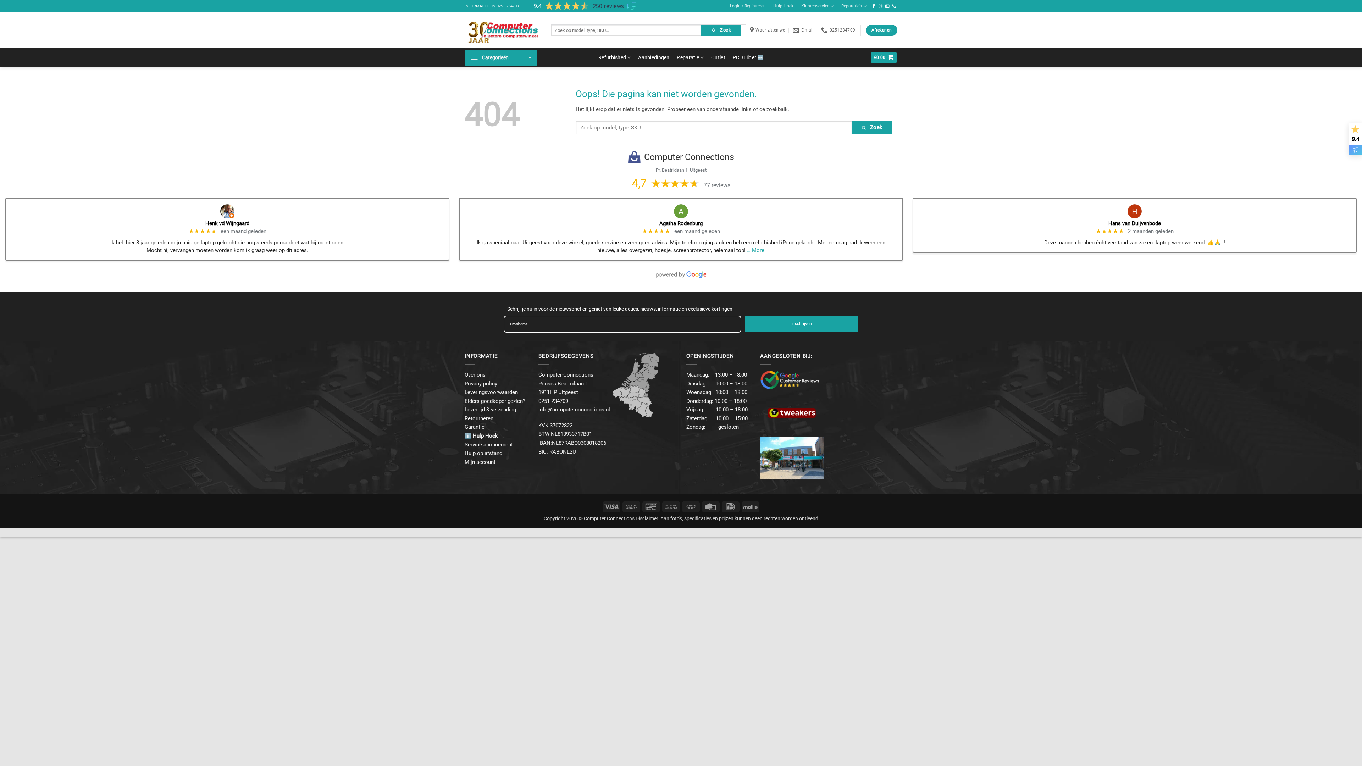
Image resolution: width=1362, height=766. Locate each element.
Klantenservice (815, 6)
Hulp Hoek (783, 6)
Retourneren (479, 418)
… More (755, 250)
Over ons (475, 375)
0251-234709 (508, 6)
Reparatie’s (851, 6)
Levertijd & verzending (490, 409)
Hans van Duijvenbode (1134, 223)
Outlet (718, 57)
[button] (501, 58)
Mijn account (480, 462)
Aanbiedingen (653, 57)
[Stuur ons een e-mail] (887, 6)
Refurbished (612, 57)
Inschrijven (801, 323)
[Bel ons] (894, 6)
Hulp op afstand (483, 453)
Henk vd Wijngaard (227, 223)
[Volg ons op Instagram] (881, 6)
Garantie (475, 427)
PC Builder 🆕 (748, 57)
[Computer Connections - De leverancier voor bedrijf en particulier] (502, 30)
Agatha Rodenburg (681, 223)
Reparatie (688, 57)
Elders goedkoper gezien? (495, 401)
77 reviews (717, 185)
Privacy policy (481, 384)
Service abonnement (489, 445)
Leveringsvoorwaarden (491, 392)
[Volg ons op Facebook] (874, 6)
